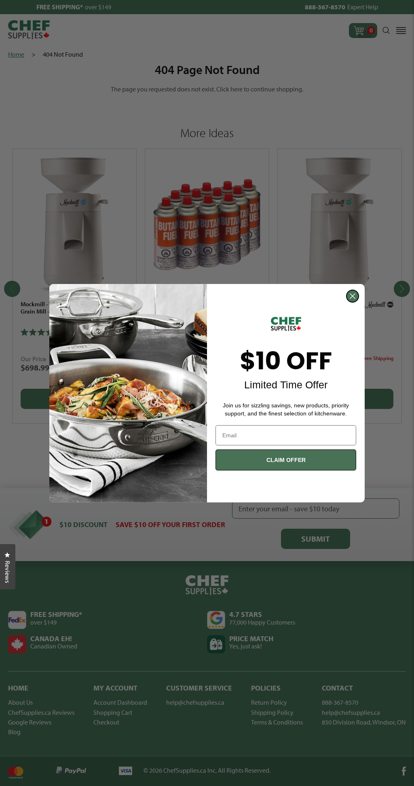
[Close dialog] (352, 296)
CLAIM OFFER (286, 460)
